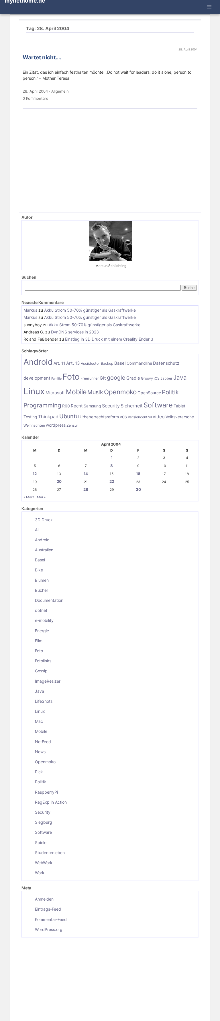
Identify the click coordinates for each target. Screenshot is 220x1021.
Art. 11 (59, 363)
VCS (123, 417)
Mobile (76, 392)
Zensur (72, 425)
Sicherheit (132, 406)
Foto (71, 377)
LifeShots (43, 701)
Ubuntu (69, 416)
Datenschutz (166, 363)
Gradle (133, 378)
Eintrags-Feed (48, 909)
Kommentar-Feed (51, 919)
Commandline (139, 363)
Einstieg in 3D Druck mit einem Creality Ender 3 (109, 339)
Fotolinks (43, 660)
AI (37, 529)
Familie (56, 378)
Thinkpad (48, 416)
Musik (95, 392)
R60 (66, 405)
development (36, 378)
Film (38, 640)
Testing (30, 416)
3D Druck (44, 519)
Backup (107, 363)
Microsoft (55, 392)
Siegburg (43, 822)
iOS (157, 378)
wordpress (56, 425)
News (40, 751)
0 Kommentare (35, 98)
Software (158, 405)
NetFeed (43, 741)
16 (138, 473)
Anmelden (44, 899)
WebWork (43, 862)
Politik (170, 392)
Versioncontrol (140, 417)
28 (85, 489)
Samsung (92, 405)
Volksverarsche (180, 416)
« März (28, 497)
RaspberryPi (46, 792)
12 (35, 473)
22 (111, 481)
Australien (44, 549)
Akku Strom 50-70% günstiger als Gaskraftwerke (90, 310)
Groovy (147, 378)
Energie (42, 630)
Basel (120, 363)
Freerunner (89, 378)
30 (138, 489)
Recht (77, 406)
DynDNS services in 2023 (75, 331)
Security (111, 406)
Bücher (41, 590)
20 (59, 481)
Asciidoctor (90, 363)
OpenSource (149, 392)
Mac (39, 721)
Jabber (166, 378)
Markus (30, 310)
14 (86, 473)
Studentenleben (50, 852)
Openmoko (120, 392)
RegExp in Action (51, 802)
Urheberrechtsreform (99, 416)
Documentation (49, 600)
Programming (42, 405)
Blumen (42, 580)
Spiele (40, 842)
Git (103, 378)
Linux (34, 391)
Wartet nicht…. (42, 57)
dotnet (41, 610)
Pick (39, 771)
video (159, 416)
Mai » (41, 497)
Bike (39, 569)
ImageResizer (47, 681)
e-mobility (44, 620)
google (116, 377)
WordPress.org (48, 929)
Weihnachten (34, 425)
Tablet (179, 405)
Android (38, 362)
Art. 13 (73, 363)
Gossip (41, 670)
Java (180, 377)
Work (39, 872)
